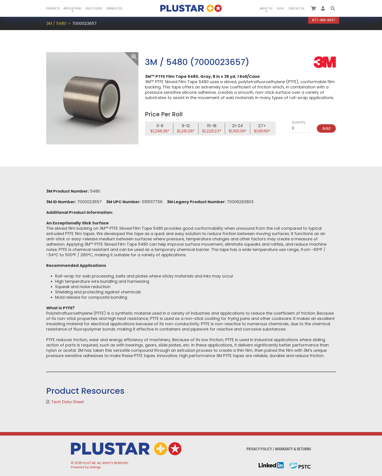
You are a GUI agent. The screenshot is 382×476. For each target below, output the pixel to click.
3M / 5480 (56, 23)
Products (53, 8)
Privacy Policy (259, 448)
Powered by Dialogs (86, 467)
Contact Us (296, 8)
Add (326, 128)
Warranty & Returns (293, 448)
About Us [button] (266, 8)
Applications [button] (72, 8)
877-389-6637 (323, 20)
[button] (333, 8)
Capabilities (114, 8)
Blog (280, 8)
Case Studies (93, 8)
